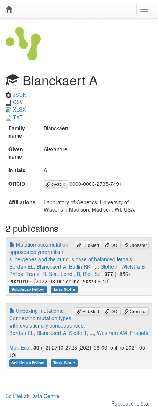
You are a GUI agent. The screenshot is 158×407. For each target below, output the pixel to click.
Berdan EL (21, 266)
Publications (125, 403)
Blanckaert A (51, 266)
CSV (17, 102)
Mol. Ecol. (20, 347)
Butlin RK (79, 266)
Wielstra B (133, 266)
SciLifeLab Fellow (28, 289)
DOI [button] (113, 245)
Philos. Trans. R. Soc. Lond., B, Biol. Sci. (56, 273)
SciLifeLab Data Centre (33, 396)
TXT (17, 117)
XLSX (18, 109)
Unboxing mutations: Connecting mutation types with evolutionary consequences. (47, 318)
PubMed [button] (90, 245)
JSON (18, 94)
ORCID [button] (58, 184)
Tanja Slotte (64, 289)
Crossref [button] (138, 245)
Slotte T (109, 266)
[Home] (9, 9)
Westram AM (112, 332)
